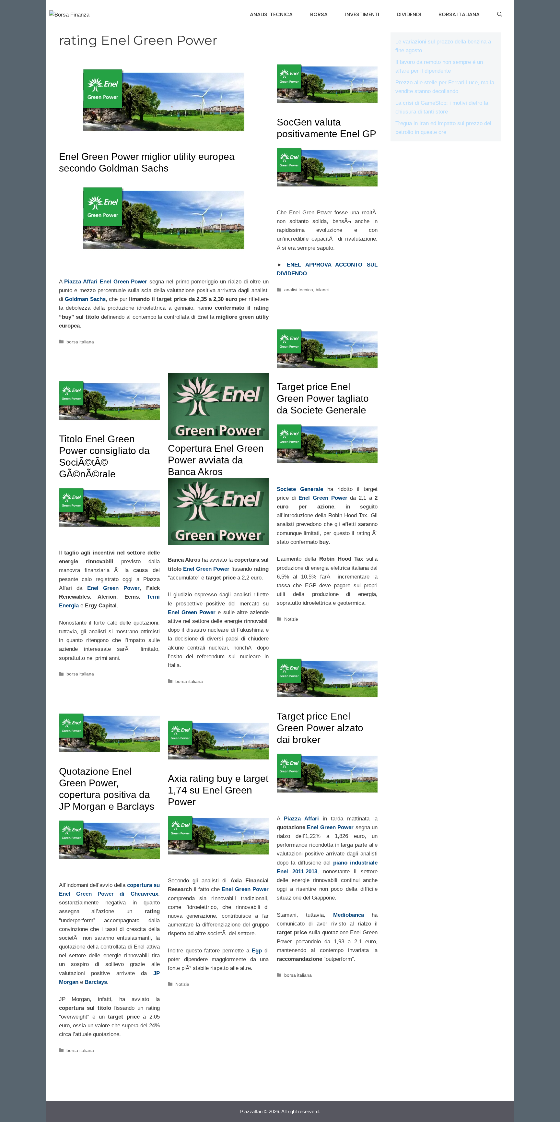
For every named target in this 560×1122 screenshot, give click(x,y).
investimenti (362, 14)
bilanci (322, 289)
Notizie (291, 619)
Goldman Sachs (85, 299)
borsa (319, 14)
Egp (257, 951)
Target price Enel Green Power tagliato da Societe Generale (323, 398)
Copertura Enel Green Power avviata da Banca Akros (216, 460)
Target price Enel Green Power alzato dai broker (320, 728)
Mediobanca (348, 915)
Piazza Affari (81, 282)
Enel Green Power (123, 282)
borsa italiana (459, 14)
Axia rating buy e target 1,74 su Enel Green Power (218, 790)
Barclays (96, 982)
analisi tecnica (271, 14)
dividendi (409, 14)
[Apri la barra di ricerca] (499, 14)
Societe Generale (300, 489)
